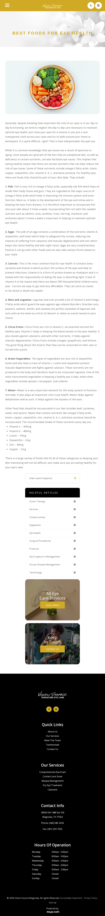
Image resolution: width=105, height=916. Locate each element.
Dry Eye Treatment (52, 785)
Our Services (52, 735)
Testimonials (52, 744)
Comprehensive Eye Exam (52, 772)
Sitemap (52, 902)
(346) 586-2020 (56, 822)
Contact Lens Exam (52, 776)
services (33, 509)
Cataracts (52, 789)
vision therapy (37, 501)
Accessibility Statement (71, 898)
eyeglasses (35, 525)
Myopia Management (53, 780)
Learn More (52, 605)
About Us (52, 731)
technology (35, 572)
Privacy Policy (90, 898)
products (34, 548)
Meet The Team (52, 740)
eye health (35, 533)
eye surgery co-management (44, 556)
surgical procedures (40, 540)
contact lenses (37, 517)
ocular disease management (44, 564)
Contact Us (52, 649)
